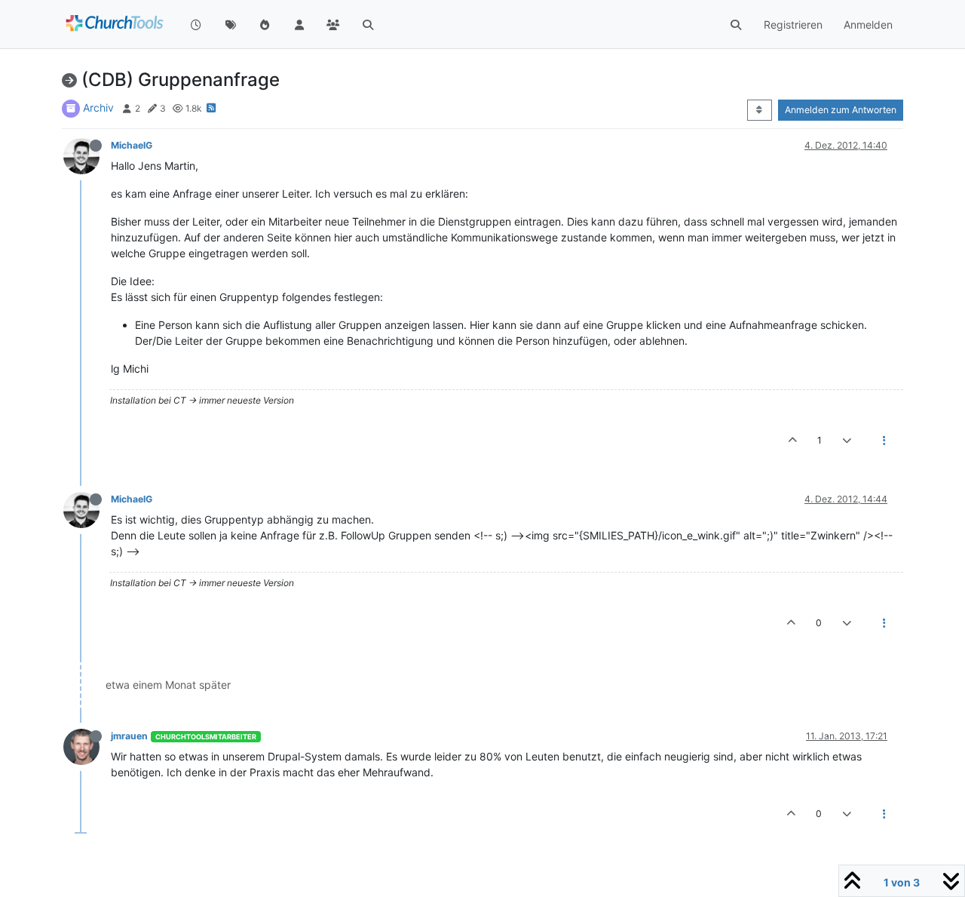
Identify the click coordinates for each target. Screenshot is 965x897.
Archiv (98, 107)
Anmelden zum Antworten (840, 109)
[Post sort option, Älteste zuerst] (759, 110)
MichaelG (131, 145)
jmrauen (129, 736)
